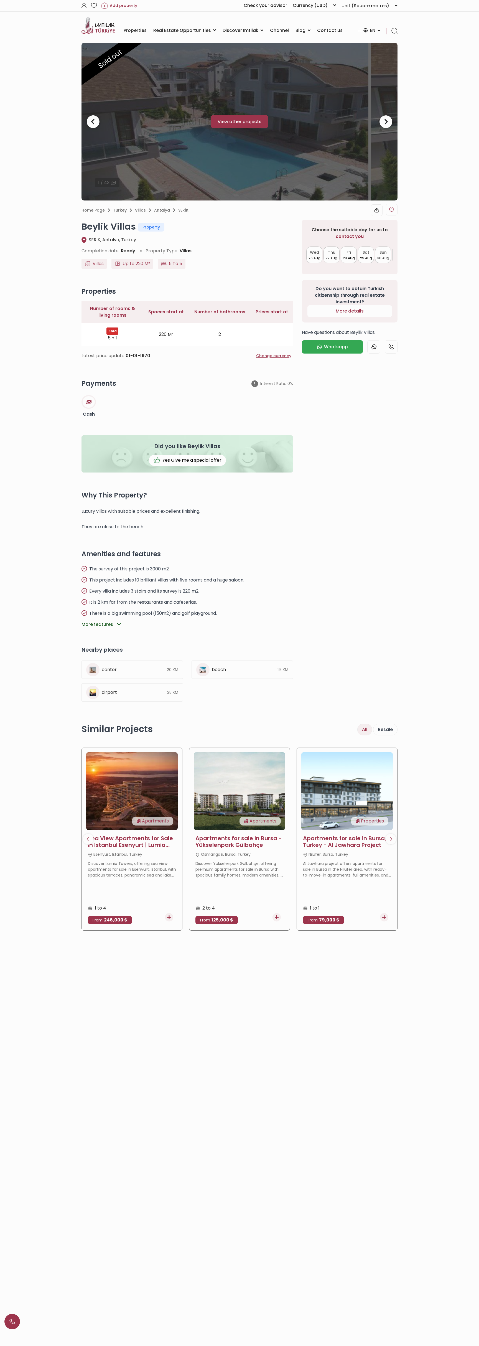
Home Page (93, 210)
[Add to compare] (169, 917)
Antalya (162, 210)
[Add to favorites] (392, 209)
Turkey (120, 210)
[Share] (377, 210)
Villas (140, 210)
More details (350, 311)
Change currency (273, 356)
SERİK (183, 210)
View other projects (239, 121)
